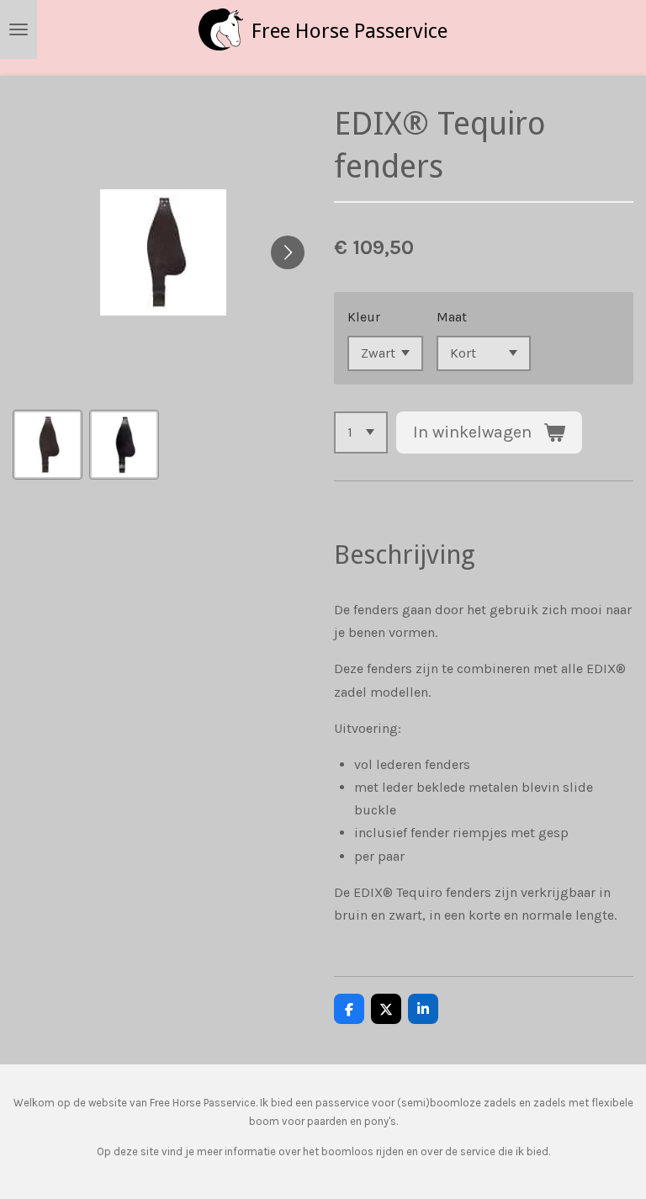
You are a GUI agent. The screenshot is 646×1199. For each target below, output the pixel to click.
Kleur (363, 317)
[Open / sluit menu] (18, 29)
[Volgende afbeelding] (287, 252)
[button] (47, 445)
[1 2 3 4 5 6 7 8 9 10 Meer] (361, 432)
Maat (452, 317)
